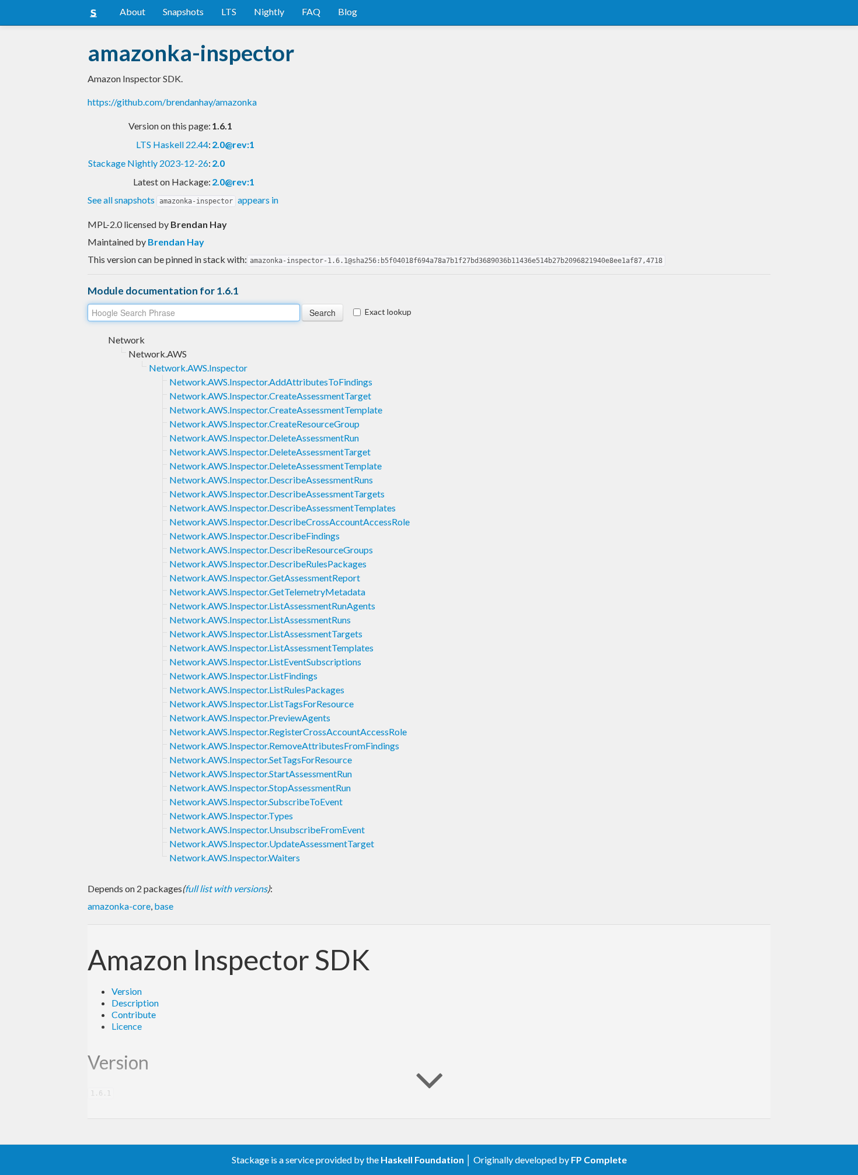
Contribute (133, 1014)
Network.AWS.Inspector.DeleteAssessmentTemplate (275, 465)
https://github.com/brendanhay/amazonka (172, 101)
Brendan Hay (176, 241)
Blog (347, 11)
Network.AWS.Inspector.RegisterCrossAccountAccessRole (288, 731)
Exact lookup (388, 312)
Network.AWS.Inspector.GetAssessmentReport (264, 577)
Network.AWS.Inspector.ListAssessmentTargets (265, 633)
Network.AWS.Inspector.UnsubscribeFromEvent (267, 829)
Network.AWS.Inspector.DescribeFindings (254, 535)
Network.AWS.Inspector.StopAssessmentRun (260, 787)
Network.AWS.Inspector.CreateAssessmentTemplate (275, 409)
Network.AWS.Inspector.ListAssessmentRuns (260, 619)
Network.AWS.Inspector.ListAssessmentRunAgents (272, 605)
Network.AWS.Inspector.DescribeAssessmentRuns (271, 479)
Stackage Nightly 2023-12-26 (148, 163)
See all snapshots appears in (183, 199)
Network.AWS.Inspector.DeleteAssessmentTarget (270, 451)
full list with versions (226, 888)
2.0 (218, 163)
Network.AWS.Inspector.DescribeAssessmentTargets (277, 493)
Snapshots (183, 11)
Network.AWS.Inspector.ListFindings (243, 675)
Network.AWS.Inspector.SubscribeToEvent (256, 801)
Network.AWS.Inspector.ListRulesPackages (256, 689)
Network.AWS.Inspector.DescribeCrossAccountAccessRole (289, 521)
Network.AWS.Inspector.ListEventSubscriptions (265, 661)
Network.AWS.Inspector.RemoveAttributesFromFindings (284, 745)
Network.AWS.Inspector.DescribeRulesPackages (268, 563)
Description (135, 1002)
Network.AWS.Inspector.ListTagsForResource (261, 703)
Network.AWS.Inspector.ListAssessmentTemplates (271, 647)
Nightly (269, 11)
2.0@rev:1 (233, 144)
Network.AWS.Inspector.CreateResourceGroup (264, 423)
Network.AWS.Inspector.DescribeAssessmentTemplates (282, 507)
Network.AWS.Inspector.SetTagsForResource (260, 759)
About (132, 11)
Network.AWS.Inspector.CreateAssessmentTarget (270, 395)
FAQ (311, 11)
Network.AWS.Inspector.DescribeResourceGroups (271, 549)
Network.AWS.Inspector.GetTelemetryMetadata (267, 591)
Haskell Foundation (422, 1159)
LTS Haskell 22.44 (172, 144)
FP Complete (599, 1159)
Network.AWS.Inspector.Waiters (234, 857)
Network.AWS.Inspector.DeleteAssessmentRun (264, 437)
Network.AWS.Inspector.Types (231, 815)
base (163, 905)
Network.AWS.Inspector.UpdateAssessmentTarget (271, 843)
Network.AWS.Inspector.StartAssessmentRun (260, 773)
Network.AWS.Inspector (198, 367)
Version (126, 991)
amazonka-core (119, 905)
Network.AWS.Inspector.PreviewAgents (249, 717)
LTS (228, 11)
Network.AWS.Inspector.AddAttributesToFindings (270, 381)
